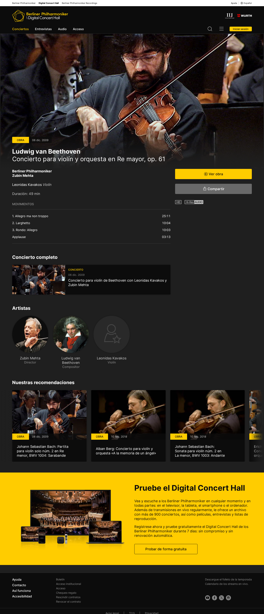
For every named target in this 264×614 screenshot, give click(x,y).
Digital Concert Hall (49, 3)
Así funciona (21, 591)
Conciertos (20, 29)
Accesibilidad (22, 596)
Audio (62, 29)
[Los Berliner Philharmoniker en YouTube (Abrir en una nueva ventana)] (207, 597)
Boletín (60, 579)
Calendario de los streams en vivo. (226, 583)
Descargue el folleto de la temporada (228, 579)
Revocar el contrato (68, 601)
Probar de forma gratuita (166, 549)
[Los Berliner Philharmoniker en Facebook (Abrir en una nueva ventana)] (214, 597)
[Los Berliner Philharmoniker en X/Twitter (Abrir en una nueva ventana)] (221, 597)
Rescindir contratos (68, 597)
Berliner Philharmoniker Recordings (79, 3)
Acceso (78, 29)
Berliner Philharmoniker (24, 3)
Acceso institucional (68, 583)
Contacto (19, 585)
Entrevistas (43, 29)
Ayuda (234, 3)
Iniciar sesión (241, 28)
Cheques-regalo (66, 592)
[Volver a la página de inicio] (40, 16)
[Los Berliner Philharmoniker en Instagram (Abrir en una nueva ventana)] (228, 597)
